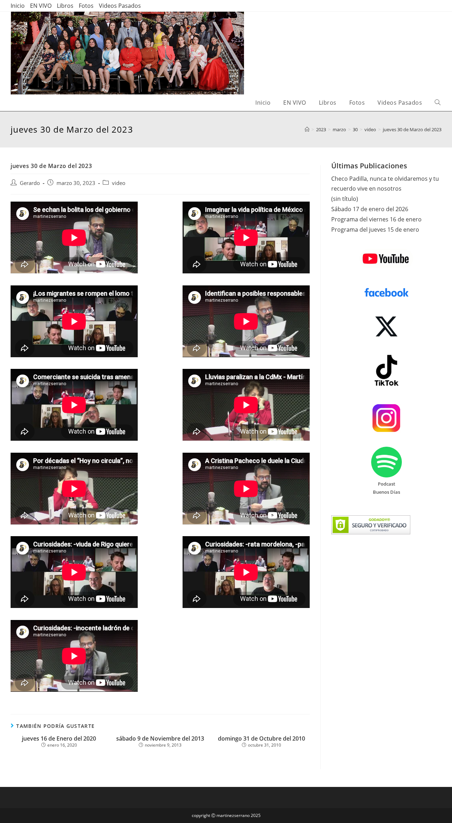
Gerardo (30, 183)
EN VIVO (41, 5)
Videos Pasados (120, 5)
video (118, 183)
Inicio (18, 5)
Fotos (86, 5)
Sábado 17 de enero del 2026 (369, 209)
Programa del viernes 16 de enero (376, 219)
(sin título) (344, 199)
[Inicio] (307, 129)
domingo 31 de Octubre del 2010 (261, 738)
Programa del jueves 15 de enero (375, 229)
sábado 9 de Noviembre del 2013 (160, 738)
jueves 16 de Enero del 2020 (59, 738)
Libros (65, 5)
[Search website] (437, 102)
